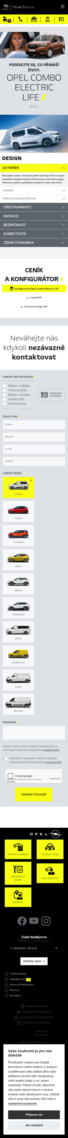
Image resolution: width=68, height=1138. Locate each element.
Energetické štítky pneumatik (37, 1017)
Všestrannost (17, 207)
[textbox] (34, 425)
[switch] (5, 758)
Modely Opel (32, 961)
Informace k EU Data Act (37, 1022)
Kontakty (15, 995)
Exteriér (11, 167)
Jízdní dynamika (18, 242)
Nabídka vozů (19, 979)
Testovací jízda (17, 390)
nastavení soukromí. (22, 1103)
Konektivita (14, 233)
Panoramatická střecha (19, 198)
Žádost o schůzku (19, 395)
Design (12, 158)
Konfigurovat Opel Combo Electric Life (36, 289)
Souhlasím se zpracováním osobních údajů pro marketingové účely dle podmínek (35, 760)
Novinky (14, 990)
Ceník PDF (35, 297)
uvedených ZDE (51, 749)
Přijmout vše (34, 1114)
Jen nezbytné (34, 1125)
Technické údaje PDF (35, 306)
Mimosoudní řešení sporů (36, 1011)
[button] (33, 794)
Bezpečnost (14, 224)
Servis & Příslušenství (22, 984)
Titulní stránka (18, 974)
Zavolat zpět (16, 399)
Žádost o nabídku (19, 386)
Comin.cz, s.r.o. (42, 1042)
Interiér (8, 190)
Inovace (10, 216)
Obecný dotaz (17, 404)
